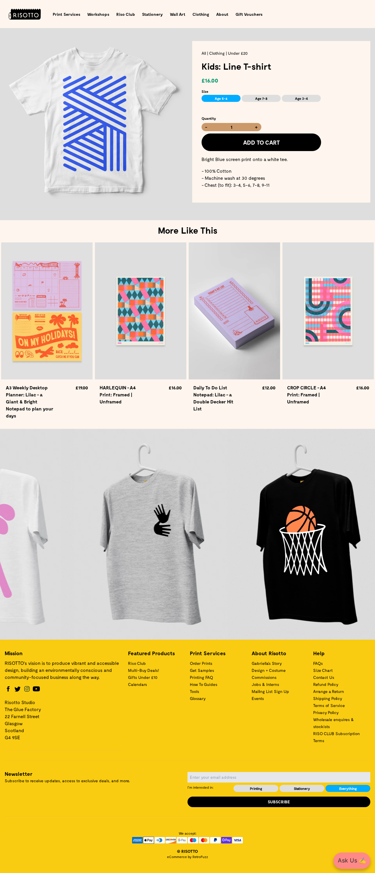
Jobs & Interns (265, 684)
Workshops (98, 14)
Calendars (137, 684)
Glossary (198, 698)
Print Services (66, 14)
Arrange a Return (328, 691)
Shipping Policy (327, 698)
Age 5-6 (221, 98)
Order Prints (201, 663)
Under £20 (238, 53)
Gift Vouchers (249, 14)
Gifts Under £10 (142, 677)
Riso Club (125, 14)
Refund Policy (325, 684)
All (204, 53)
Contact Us (323, 677)
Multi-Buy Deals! (143, 670)
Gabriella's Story (267, 663)
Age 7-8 (261, 98)
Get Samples (202, 670)
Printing (256, 788)
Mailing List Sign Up (270, 691)
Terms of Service (329, 705)
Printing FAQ (201, 677)
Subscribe (279, 801)
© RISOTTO (187, 851)
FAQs (318, 663)
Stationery (152, 14)
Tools (194, 691)
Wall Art (177, 14)
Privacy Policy (326, 712)
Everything (348, 788)
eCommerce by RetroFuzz (187, 857)
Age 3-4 (301, 98)
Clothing (200, 14)
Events (258, 698)
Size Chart (323, 670)
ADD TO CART (261, 142)
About (222, 14)
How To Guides (203, 684)
